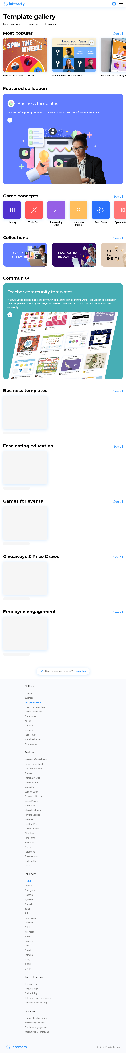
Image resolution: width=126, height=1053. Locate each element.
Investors (29, 730)
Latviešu (29, 922)
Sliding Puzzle (31, 801)
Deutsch (29, 904)
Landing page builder (35, 764)
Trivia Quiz (30, 773)
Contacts (29, 725)
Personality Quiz (32, 778)
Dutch (27, 927)
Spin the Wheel (32, 792)
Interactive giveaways (35, 1022)
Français (29, 895)
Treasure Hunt (31, 856)
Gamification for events (36, 1018)
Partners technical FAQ (36, 1002)
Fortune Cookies (32, 815)
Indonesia (29, 932)
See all (118, 33)
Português (30, 890)
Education (29, 693)
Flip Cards (29, 842)
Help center (30, 735)
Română (29, 955)
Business (29, 698)
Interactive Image (33, 810)
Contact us (80, 671)
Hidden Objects (32, 828)
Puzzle (28, 847)
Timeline (29, 819)
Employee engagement (36, 1027)
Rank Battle (30, 861)
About (28, 721)
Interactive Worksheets (36, 759)
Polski (27, 913)
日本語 (28, 969)
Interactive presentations (37, 1032)
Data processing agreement (38, 998)
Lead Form (30, 838)
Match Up (29, 787)
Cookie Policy (31, 993)
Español (28, 885)
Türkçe (28, 959)
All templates (31, 744)
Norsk (27, 936)
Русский (29, 899)
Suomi (28, 950)
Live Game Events (33, 768)
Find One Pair (31, 824)
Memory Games (32, 782)
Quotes (28, 865)
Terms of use (31, 984)
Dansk (28, 945)
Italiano (28, 909)
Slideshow (30, 833)
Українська (30, 918)
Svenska (29, 941)
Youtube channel (33, 739)
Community (30, 716)
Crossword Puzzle (33, 796)
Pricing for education (35, 707)
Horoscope (30, 852)
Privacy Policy (31, 989)
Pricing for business (34, 711)
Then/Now (30, 805)
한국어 (28, 964)
